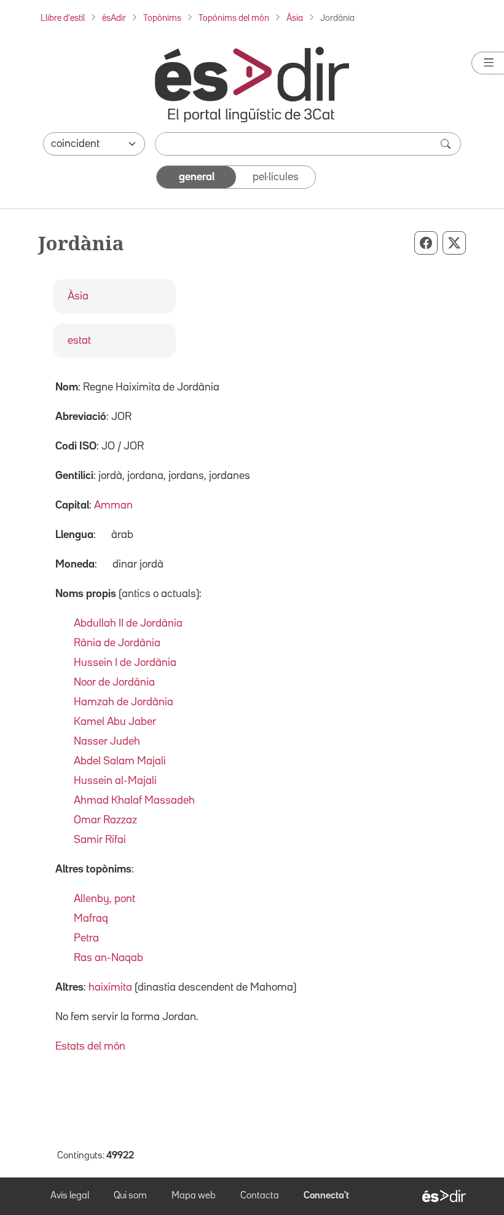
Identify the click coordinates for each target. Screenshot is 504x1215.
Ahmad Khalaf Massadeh (134, 800)
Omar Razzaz (105, 820)
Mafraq (91, 919)
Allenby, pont (104, 899)
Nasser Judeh (107, 741)
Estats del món (90, 1046)
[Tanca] (487, 63)
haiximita (110, 987)
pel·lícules (276, 177)
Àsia (294, 18)
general (197, 177)
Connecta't (326, 1196)
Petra (86, 938)
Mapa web (193, 1196)
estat (79, 341)
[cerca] (446, 143)
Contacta (259, 1196)
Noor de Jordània (114, 682)
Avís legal (69, 1196)
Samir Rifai (100, 840)
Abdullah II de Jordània (128, 623)
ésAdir (114, 18)
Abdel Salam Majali (120, 761)
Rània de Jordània (117, 643)
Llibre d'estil (63, 18)
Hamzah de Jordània (123, 702)
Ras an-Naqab (108, 958)
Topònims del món (234, 18)
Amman (113, 505)
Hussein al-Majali (115, 781)
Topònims (162, 18)
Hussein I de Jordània (125, 663)
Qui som (130, 1196)
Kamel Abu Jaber (115, 722)
